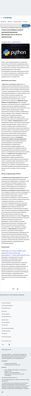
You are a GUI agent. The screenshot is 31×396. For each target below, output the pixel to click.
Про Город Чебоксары (6, 302)
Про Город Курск (5, 319)
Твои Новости (4, 333)
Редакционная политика (6, 349)
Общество (10, 21)
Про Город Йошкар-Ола (6, 316)
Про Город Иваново (6, 313)
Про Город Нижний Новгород (8, 328)
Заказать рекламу (18, 21)
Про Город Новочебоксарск (7, 305)
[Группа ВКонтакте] (3, 344)
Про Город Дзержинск (6, 330)
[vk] (13, 289)
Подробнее (26, 388)
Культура (25, 21)
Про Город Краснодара (6, 336)
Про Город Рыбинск (6, 322)
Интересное (3, 21)
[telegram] (18, 289)
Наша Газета (4, 311)
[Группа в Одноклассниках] (9, 344)
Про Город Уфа (5, 325)
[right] (29, 22)
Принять (26, 25)
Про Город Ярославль (6, 308)
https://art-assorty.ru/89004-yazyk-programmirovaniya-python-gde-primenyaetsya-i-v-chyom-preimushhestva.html (15, 253)
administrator (16, 42)
